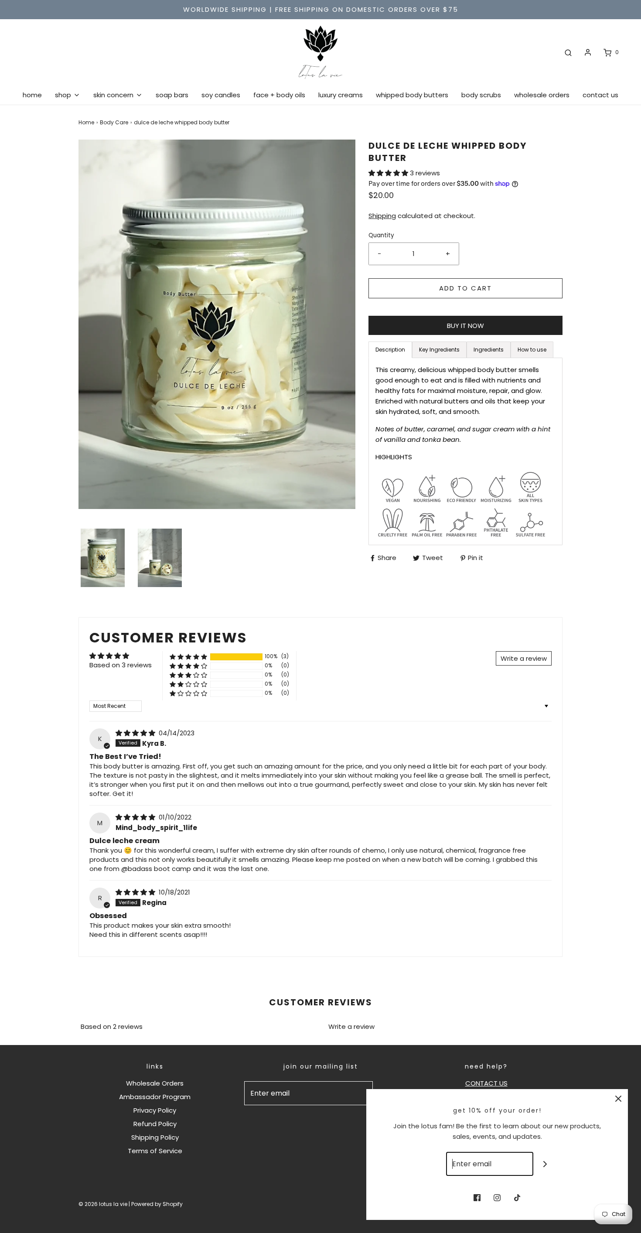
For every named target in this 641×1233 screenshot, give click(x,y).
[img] (136, 733)
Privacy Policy (154, 1110)
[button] (103, 558)
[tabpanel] (465, 451)
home (32, 94)
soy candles (220, 94)
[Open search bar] (568, 52)
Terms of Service (155, 1150)
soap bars (172, 94)
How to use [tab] (532, 349)
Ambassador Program (155, 1096)
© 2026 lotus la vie (102, 1204)
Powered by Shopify (157, 1204)
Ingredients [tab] (489, 349)
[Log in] (588, 52)
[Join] (545, 1164)
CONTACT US (486, 1083)
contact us (600, 94)
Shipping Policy (155, 1137)
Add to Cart (465, 288)
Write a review (351, 1026)
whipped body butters (412, 94)
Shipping (382, 215)
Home (86, 122)
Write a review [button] (524, 658)
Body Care (114, 122)
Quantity (381, 235)
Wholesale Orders (155, 1083)
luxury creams (340, 94)
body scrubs (481, 94)
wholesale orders (541, 94)
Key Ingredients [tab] (439, 349)
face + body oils (279, 94)
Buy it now (465, 325)
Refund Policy (155, 1123)
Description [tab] (390, 349)
